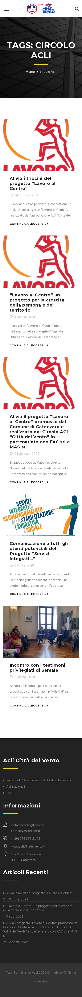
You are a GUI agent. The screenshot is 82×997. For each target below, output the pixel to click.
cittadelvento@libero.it (27, 825)
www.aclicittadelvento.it (28, 846)
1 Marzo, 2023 (24, 317)
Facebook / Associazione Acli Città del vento (38, 780)
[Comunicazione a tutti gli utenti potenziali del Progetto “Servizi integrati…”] (41, 515)
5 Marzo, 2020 (24, 677)
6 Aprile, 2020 (24, 565)
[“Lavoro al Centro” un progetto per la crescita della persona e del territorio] (41, 261)
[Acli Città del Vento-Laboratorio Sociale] (41, 8)
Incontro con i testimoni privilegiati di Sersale (37, 668)
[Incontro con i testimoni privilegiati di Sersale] (41, 632)
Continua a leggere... (28, 223)
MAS (9, 793)
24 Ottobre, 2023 (26, 195)
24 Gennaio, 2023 (26, 453)
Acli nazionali (15, 786)
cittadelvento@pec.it (25, 831)
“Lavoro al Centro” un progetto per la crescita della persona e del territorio (37, 302)
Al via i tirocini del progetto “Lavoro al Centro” (33, 183)
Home (30, 71)
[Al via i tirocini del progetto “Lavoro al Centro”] (41, 145)
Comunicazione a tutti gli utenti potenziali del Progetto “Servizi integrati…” (39, 551)
